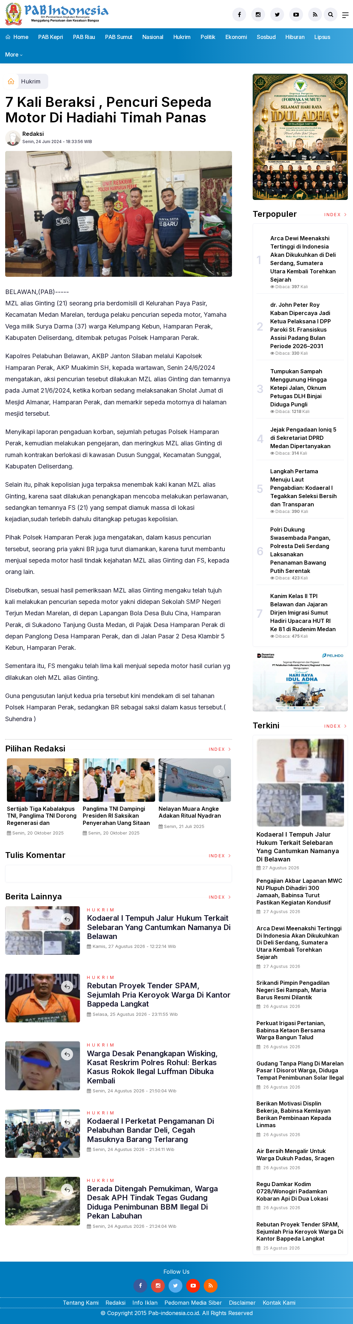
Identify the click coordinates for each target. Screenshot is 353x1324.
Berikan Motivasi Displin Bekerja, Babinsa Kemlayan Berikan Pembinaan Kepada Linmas (293, 1114)
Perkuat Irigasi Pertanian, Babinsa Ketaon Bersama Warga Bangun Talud (290, 1030)
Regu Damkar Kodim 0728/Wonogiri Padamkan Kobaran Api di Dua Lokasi (292, 1191)
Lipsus (322, 36)
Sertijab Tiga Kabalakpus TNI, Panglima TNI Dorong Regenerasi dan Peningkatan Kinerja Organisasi (42, 823)
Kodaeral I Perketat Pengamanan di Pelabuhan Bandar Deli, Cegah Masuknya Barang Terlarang (150, 1130)
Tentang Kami (81, 1302)
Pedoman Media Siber (193, 1302)
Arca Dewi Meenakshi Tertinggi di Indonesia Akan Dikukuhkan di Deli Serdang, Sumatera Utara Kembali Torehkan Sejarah (299, 942)
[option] (43, 799)
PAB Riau (84, 36)
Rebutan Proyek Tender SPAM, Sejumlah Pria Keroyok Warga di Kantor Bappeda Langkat (159, 994)
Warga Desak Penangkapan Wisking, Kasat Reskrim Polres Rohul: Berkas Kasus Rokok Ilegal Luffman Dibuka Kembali (152, 1067)
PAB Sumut (118, 36)
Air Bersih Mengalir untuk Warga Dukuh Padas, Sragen (295, 1155)
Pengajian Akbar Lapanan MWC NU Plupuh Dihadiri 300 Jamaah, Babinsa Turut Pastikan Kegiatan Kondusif (299, 891)
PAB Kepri (50, 36)
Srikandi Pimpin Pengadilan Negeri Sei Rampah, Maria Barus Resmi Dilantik (293, 990)
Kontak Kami (279, 1302)
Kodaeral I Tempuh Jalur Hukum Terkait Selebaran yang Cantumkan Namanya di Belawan (159, 927)
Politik (208, 36)
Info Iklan (145, 1302)
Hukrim (182, 36)
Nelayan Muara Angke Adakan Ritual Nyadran (190, 812)
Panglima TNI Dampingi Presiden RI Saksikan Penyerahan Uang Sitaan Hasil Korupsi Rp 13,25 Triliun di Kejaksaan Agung (119, 823)
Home (20, 36)
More (11, 54)
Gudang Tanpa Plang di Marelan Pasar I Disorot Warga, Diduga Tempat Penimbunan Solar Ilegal (300, 1070)
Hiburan (294, 36)
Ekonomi (236, 36)
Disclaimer (242, 1302)
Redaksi (33, 133)
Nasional (152, 36)
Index (218, 749)
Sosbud (266, 36)
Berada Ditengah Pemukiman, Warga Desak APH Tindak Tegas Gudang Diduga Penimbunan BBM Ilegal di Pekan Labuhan (152, 1202)
